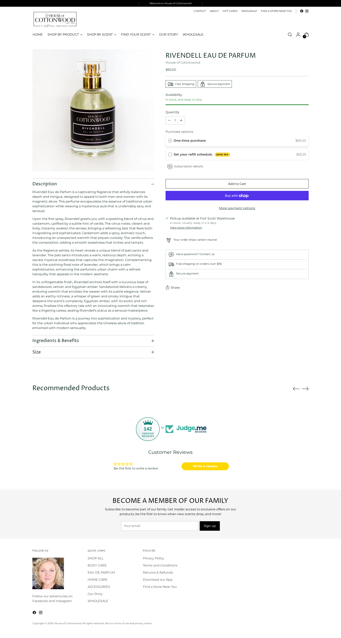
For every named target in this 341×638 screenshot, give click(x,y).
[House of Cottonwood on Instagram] (307, 11)
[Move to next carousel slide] (305, 388)
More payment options (237, 208)
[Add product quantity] (181, 120)
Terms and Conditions (160, 565)
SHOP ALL (95, 558)
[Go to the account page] (298, 35)
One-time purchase (190, 141)
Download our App (157, 579)
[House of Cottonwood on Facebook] (302, 11)
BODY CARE (97, 565)
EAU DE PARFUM (101, 572)
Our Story (95, 594)
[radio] (170, 140)
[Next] (202, 3)
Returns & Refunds (158, 572)
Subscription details (188, 166)
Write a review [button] (205, 466)
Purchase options (179, 132)
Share (175, 288)
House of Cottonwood (183, 63)
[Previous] (138, 3)
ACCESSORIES (99, 587)
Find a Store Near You (160, 587)
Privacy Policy (153, 558)
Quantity (172, 112)
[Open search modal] (290, 35)
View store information (186, 227)
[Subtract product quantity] (169, 120)
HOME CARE (98, 579)
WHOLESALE (98, 601)
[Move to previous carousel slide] (296, 388)
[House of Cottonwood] (55, 19)
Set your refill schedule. (201, 154)
